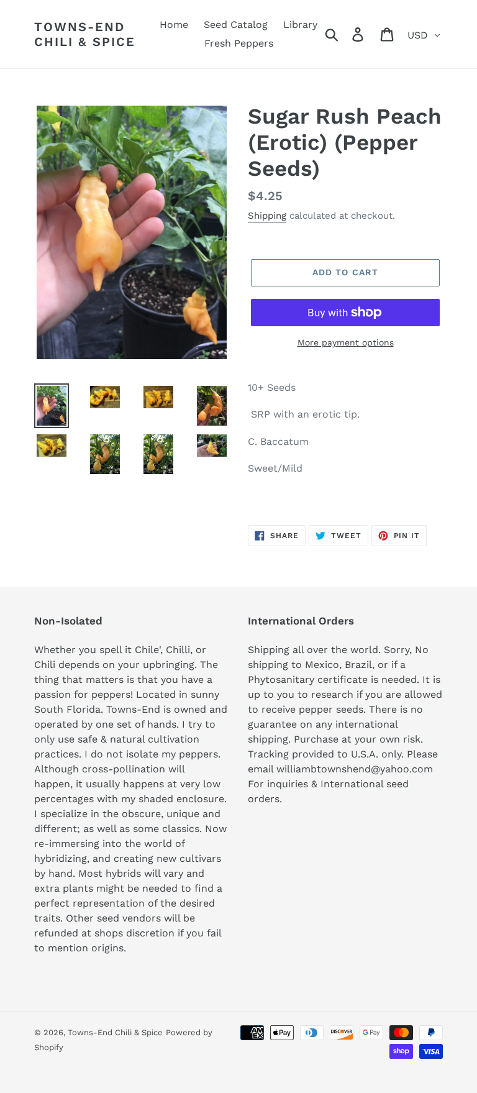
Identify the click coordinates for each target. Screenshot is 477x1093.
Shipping (267, 215)
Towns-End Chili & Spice (84, 34)
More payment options (346, 342)
